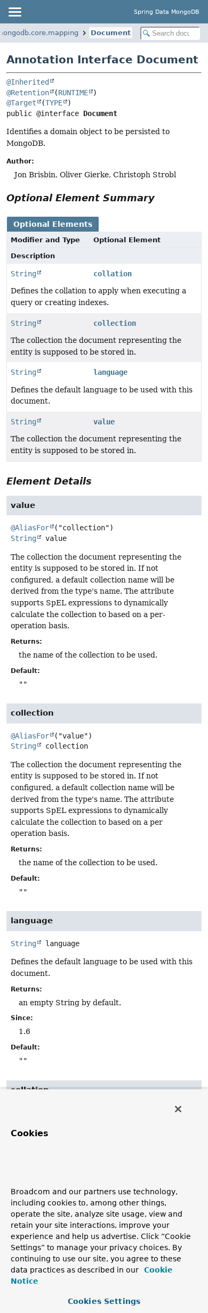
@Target (21, 103)
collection (114, 323)
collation (112, 273)
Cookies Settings (104, 1301)
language (110, 372)
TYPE (53, 103)
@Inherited (27, 82)
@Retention (27, 92)
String (23, 273)
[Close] (178, 1109)
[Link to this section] (162, 197)
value (104, 421)
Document (111, 33)
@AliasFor (30, 527)
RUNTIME (73, 92)
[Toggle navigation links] (14, 11)
